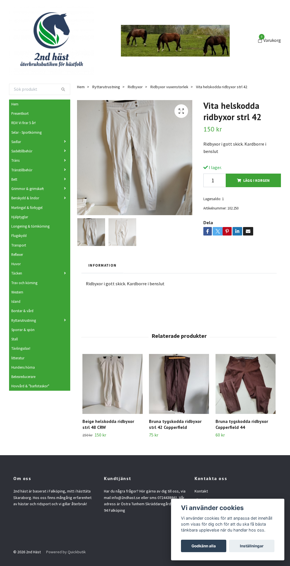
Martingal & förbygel (26, 207)
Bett (14, 179)
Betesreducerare (23, 376)
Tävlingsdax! (20, 348)
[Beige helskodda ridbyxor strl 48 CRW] (112, 384)
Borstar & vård (22, 310)
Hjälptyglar (19, 217)
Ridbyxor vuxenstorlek (169, 86)
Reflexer (17, 254)
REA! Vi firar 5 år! (23, 122)
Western (17, 292)
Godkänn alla (203, 546)
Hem (14, 104)
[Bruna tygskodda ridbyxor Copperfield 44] (246, 384)
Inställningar (252, 546)
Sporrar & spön (23, 329)
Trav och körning (24, 282)
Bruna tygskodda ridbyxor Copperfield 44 (242, 424)
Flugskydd (19, 235)
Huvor (16, 264)
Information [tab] (102, 265)
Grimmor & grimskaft (27, 188)
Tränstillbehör (21, 170)
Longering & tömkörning (30, 226)
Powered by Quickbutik (66, 551)
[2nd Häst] (51, 41)
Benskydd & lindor (25, 198)
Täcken (16, 273)
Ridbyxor (135, 86)
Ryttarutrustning (23, 320)
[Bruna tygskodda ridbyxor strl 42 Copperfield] (179, 384)
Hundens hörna (23, 367)
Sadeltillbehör (21, 151)
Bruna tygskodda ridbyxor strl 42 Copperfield (175, 424)
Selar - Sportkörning (26, 132)
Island (15, 301)
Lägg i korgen (256, 180)
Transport (18, 245)
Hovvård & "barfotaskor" (30, 386)
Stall (14, 339)
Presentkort (20, 113)
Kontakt (201, 491)
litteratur (17, 358)
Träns (15, 160)
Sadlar (16, 141)
